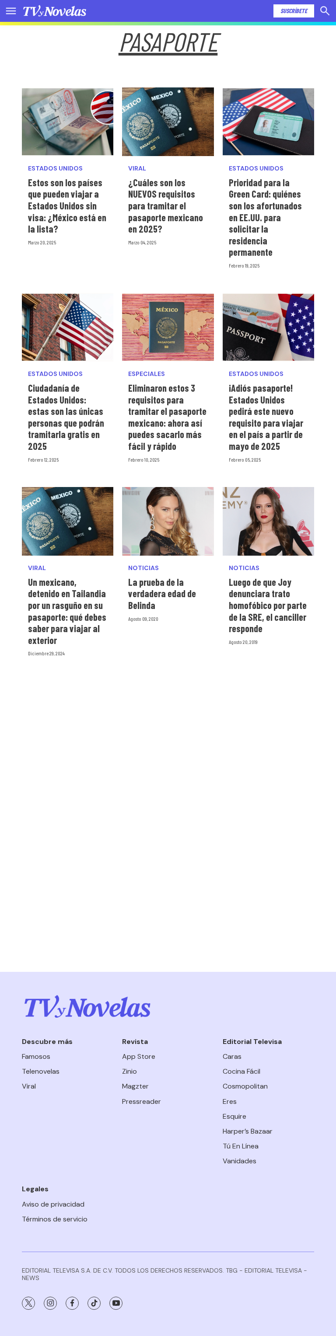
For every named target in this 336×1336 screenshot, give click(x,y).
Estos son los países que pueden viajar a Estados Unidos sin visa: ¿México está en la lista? (67, 205)
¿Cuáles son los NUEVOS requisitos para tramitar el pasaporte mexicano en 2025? (165, 205)
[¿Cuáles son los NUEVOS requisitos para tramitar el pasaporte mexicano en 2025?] (168, 121)
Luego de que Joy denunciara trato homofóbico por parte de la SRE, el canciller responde (268, 605)
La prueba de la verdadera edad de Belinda (162, 593)
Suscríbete (293, 10)
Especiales (146, 374)
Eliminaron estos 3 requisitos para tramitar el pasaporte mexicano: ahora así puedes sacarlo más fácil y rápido (167, 417)
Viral (137, 168)
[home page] (55, 10)
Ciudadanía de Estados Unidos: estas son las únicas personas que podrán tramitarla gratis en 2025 (66, 417)
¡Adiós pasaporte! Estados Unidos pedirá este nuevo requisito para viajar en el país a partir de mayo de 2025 (266, 417)
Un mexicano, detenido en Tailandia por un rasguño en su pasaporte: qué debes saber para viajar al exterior (67, 611)
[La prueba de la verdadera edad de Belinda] (168, 521)
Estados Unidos (55, 168)
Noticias (143, 568)
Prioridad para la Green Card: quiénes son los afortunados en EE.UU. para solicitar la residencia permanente (265, 217)
